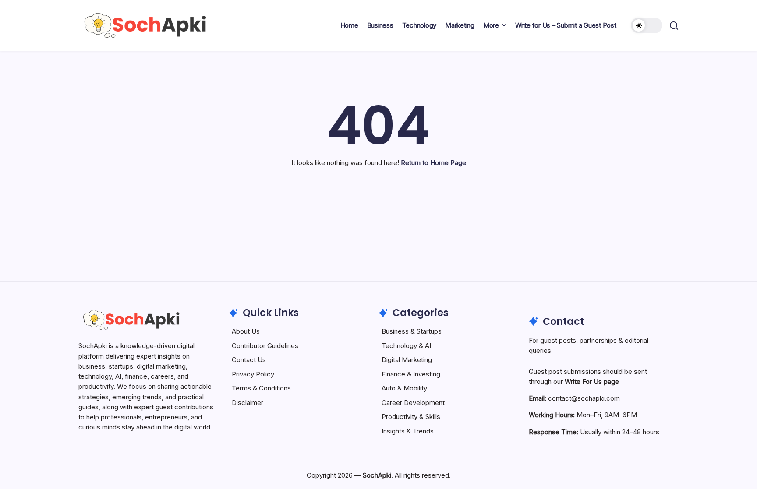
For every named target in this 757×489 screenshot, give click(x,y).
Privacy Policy (253, 374)
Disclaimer (247, 402)
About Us (246, 331)
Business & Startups (412, 331)
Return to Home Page (433, 162)
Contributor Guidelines (265, 345)
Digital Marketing (407, 359)
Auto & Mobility (404, 388)
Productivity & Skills (411, 416)
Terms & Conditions (261, 388)
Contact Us (249, 359)
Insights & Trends (408, 431)
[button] (646, 25)
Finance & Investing (411, 374)
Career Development (413, 402)
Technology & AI (406, 345)
